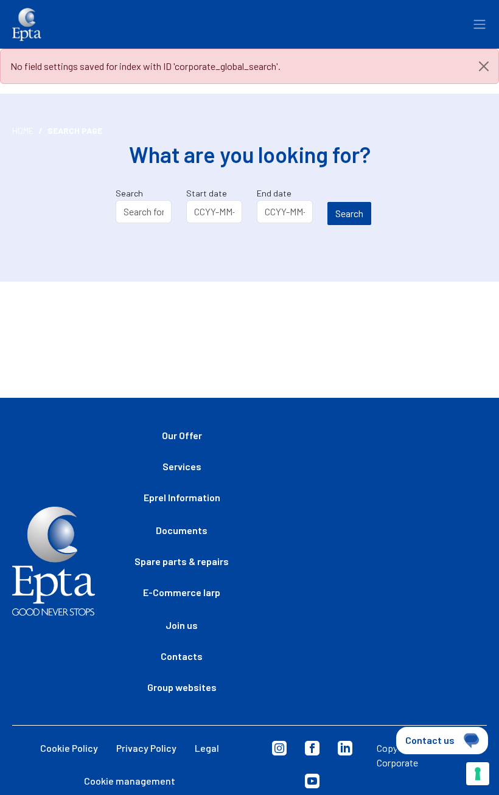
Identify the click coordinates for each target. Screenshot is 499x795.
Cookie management (129, 780)
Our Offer (182, 435)
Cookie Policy (69, 748)
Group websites (182, 687)
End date (274, 193)
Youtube (312, 781)
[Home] (26, 24)
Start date (206, 193)
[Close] (483, 66)
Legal (207, 748)
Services (181, 466)
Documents (182, 530)
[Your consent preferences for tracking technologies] (477, 773)
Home (22, 130)
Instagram (279, 748)
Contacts (182, 656)
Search (129, 193)
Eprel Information (182, 497)
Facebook (312, 748)
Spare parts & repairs (181, 561)
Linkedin (345, 748)
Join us (182, 625)
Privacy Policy (146, 748)
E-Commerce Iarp (181, 592)
